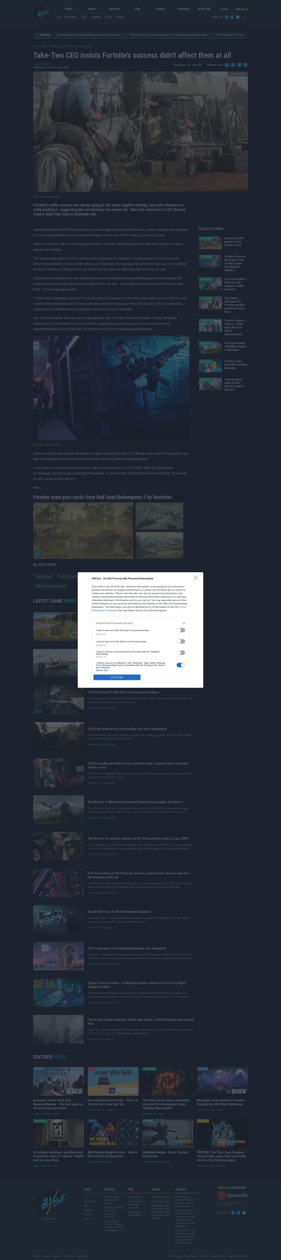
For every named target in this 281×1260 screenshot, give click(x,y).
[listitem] (140, 623)
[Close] (197, 579)
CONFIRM (117, 677)
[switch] (181, 630)
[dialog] (140, 630)
